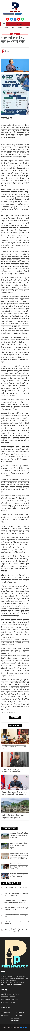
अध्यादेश (6, 28)
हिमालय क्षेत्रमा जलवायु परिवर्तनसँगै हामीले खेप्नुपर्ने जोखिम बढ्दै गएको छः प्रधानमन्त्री (15, 793)
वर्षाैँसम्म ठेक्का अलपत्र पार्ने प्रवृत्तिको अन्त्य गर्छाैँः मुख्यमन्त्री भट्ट (17, 923)
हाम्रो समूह (4, 989)
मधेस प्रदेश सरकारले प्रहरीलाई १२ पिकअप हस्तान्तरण (19, 875)
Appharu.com (23, 1028)
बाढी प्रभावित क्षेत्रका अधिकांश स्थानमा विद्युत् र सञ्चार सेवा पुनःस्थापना (13, 816)
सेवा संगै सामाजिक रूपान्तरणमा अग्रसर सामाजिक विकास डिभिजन (19, 866)
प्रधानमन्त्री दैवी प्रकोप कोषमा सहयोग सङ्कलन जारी (16, 916)
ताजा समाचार (9, 828)
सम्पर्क (3, 972)
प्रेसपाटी (7, 51)
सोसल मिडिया (5, 1007)
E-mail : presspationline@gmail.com (11, 984)
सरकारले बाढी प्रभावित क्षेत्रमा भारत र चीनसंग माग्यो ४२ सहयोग (18, 845)
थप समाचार (15, 725)
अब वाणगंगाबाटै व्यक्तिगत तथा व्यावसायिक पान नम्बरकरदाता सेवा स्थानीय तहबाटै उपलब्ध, (19, 855)
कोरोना (20, 28)
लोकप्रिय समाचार (11, 883)
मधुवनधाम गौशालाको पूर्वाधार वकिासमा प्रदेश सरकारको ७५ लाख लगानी (19, 835)
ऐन (13, 28)
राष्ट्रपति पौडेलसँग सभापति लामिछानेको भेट (14, 747)
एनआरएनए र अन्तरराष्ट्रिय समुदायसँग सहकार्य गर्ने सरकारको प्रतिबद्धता (13, 770)
